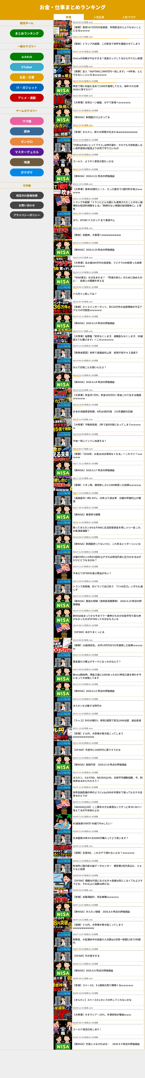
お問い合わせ (27, 205)
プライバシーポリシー (26, 215)
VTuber (26, 67)
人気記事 (98, 17)
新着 (68, 17)
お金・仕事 (26, 77)
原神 (27, 131)
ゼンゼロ (27, 141)
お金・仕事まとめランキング (73, 7)
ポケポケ (27, 172)
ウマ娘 (26, 121)
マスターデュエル (27, 152)
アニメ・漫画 (27, 97)
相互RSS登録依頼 (27, 195)
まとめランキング (27, 33)
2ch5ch (26, 56)
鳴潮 (27, 162)
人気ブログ (129, 17)
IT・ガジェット (26, 87)
